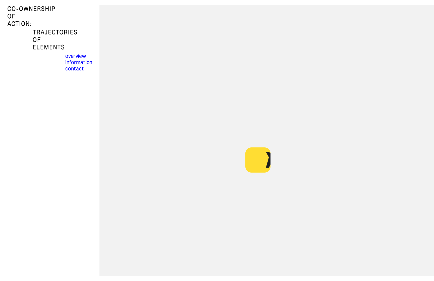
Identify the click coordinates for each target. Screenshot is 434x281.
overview (75, 56)
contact (74, 69)
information (78, 62)
